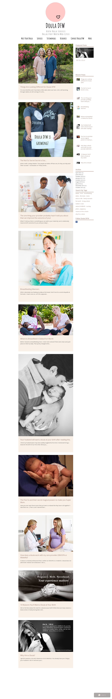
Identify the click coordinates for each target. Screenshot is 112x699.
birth (81, 193)
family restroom (87, 198)
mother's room (80, 204)
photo (77, 209)
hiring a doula (86, 201)
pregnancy (83, 209)
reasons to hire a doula (82, 211)
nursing (88, 206)
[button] (40, 38)
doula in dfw (79, 198)
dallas (77, 196)
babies (77, 193)
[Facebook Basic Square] (76, 222)
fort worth (78, 201)
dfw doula (82, 196)
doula (87, 196)
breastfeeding (88, 193)
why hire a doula (80, 214)
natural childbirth (80, 206)
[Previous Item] (78, 52)
